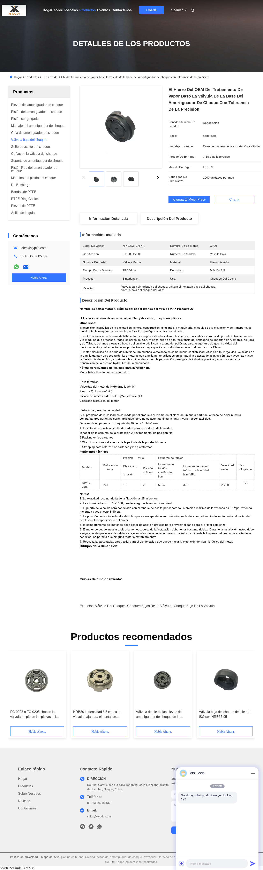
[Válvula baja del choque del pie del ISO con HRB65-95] (226, 680)
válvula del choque (110, 606)
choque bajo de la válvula (194, 606)
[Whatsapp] (16, 267)
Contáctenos (122, 10)
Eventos (103, 10)
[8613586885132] (99, 827)
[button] (15, 690)
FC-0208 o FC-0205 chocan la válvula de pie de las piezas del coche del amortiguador (33, 714)
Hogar (47, 10)
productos (25, 786)
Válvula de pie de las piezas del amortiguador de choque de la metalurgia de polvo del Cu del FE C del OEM (162, 714)
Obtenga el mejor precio (189, 199)
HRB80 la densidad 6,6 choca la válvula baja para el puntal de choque (96, 714)
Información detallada (108, 219)
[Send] (252, 863)
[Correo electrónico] (26, 267)
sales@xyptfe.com (33, 248)
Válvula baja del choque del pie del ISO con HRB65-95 (224, 714)
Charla (151, 10)
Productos (87, 10)
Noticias (24, 801)
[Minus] (252, 773)
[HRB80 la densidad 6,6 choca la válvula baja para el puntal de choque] (100, 680)
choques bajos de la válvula (149, 606)
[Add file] (182, 863)
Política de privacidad (24, 857)
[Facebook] (91, 827)
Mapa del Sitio (50, 857)
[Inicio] (14, 10)
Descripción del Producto (169, 219)
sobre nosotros (66, 10)
